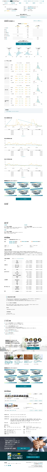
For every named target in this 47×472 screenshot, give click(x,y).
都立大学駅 (13, 410)
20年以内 (16, 429)
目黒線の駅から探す (6, 414)
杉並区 (35, 422)
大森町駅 (18, 420)
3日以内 (29, 426)
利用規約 (9, 463)
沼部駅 (11, 420)
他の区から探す (6, 422)
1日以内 (27, 426)
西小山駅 (14, 414)
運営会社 (16, 463)
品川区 (25, 422)
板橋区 (11, 423)
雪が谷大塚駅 (16, 419)
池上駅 (25, 419)
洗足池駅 (13, 419)
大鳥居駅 (34, 419)
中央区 (13, 422)
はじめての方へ (5, 463)
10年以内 (11, 429)
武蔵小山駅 (11, 414)
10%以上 (13, 427)
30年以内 (20, 429)
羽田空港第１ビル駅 (24, 420)
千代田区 (11, 422)
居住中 (28, 431)
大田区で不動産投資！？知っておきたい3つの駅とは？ (12, 111)
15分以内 (35, 429)
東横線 (10, 410)
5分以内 (29, 429)
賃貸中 (26, 431)
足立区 (14, 423)
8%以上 (11, 427)
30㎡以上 (15, 431)
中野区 (33, 422)
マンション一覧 (9, 4)
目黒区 (15, 400)
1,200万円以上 (30, 427)
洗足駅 (16, 414)
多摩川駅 (25, 414)
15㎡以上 (8, 431)
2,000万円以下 (27, 428)
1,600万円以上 (34, 427)
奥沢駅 (20, 414)
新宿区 (16, 422)
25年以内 (18, 429)
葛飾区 (16, 423)
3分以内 (27, 429)
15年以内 (13, 429)
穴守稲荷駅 (37, 419)
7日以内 (31, 426)
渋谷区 (31, 422)
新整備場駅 (28, 419)
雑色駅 (30, 419)
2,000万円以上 (37, 427)
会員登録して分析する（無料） (23, 43)
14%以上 (18, 427)
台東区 (20, 422)
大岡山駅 (14, 241)
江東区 (23, 422)
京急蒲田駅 (20, 420)
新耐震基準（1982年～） (11, 430)
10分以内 (33, 429)
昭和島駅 (13, 420)
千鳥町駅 (19, 419)
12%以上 (15, 427)
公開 (7, 426)
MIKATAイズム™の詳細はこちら (37, 20)
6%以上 (9, 427)
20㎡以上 (10, 431)
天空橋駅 (38, 420)
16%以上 (20, 427)
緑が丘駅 (36, 241)
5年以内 (9, 429)
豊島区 (36, 422)
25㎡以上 (12, 431)
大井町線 (22, 241)
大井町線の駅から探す (6, 416)
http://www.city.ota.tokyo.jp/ (20, 258)
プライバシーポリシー (13, 463)
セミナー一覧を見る (23, 386)
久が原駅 (21, 419)
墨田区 (22, 422)
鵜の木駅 (15, 420)
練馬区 (13, 423)
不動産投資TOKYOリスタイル (5, 4)
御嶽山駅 (32, 419)
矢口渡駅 (36, 420)
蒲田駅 (29, 420)
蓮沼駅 (33, 420)
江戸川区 (18, 423)
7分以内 (31, 429)
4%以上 (7, 427)
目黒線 (11, 241)
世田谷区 (29, 422)
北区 (38, 422)
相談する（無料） (33, 348)
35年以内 (8, 430)
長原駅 (39, 419)
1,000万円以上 (27, 427)
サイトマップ (19, 463)
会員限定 (9, 426)
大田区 (12, 4)
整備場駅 (23, 419)
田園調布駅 (22, 414)
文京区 (18, 422)
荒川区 (40, 422)
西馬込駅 (11, 419)
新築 (7, 429)
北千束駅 (31, 420)
